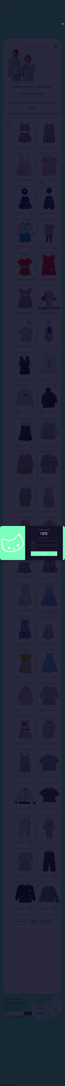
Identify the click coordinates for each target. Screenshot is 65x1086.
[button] (63, 24)
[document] (32, 543)
